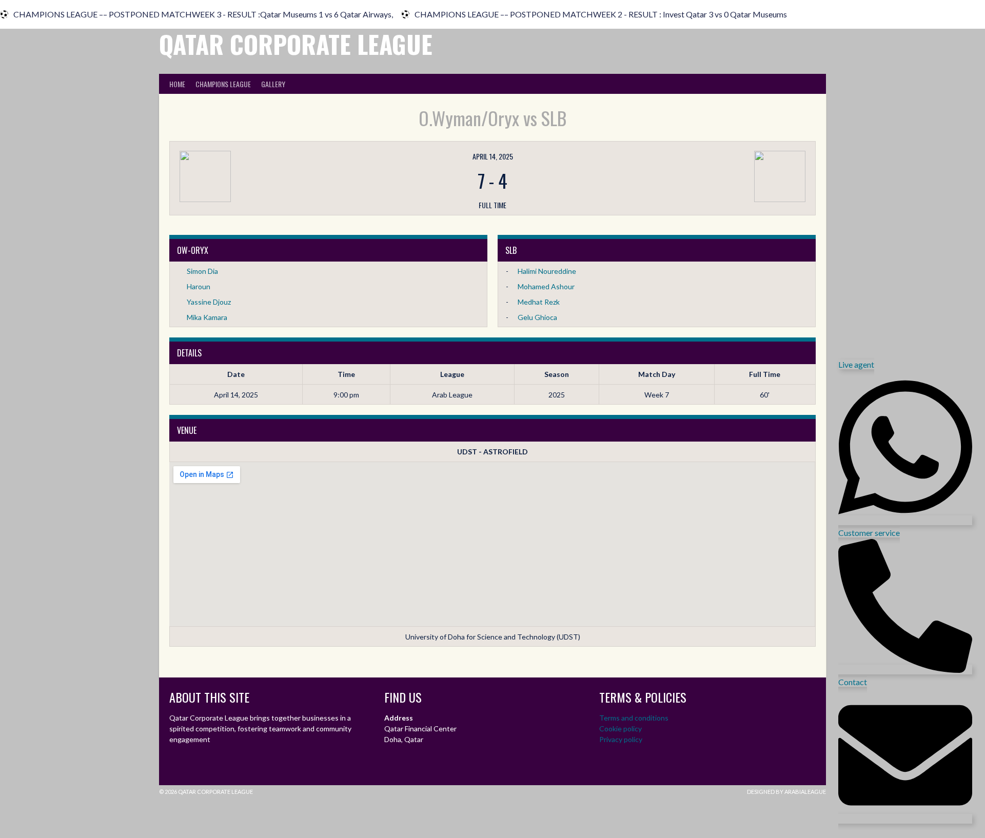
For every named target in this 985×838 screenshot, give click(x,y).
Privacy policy (620, 739)
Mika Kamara (207, 317)
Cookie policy (620, 728)
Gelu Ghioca (537, 317)
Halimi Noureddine (547, 271)
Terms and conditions (633, 717)
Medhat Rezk (539, 301)
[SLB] (700, 176)
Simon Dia (202, 271)
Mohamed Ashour (546, 286)
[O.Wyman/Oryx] (284, 176)
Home (177, 83)
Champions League (223, 83)
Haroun (198, 286)
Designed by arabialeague (786, 791)
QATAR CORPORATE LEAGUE (295, 44)
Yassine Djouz (209, 301)
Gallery (273, 83)
